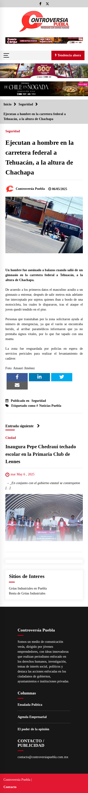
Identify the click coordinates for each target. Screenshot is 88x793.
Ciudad (10, 438)
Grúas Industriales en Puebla (28, 588)
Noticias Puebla (50, 405)
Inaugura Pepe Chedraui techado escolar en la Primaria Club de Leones (40, 454)
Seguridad (12, 131)
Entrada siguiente (19, 426)
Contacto (10, 787)
